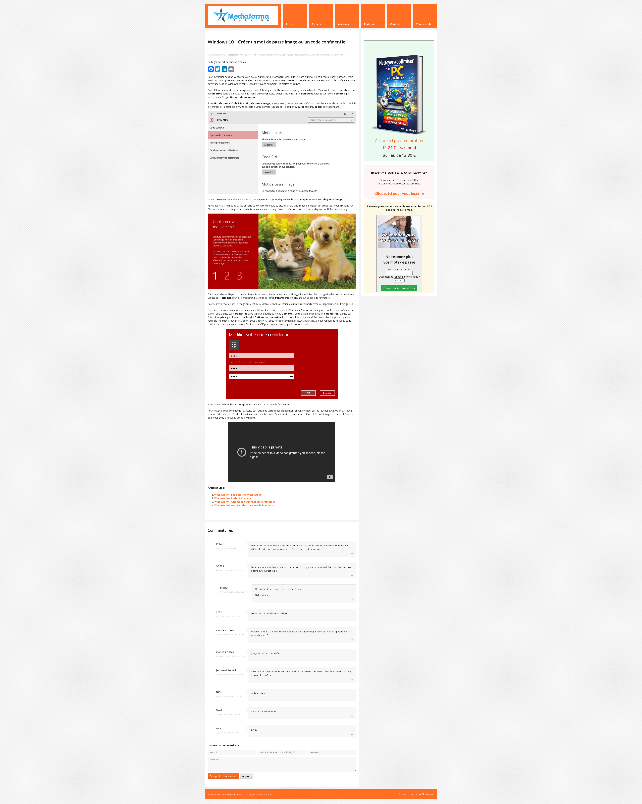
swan (219, 728)
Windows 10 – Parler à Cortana (232, 498)
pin (317, 54)
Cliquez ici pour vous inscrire (399, 193)
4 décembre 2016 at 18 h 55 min (233, 592)
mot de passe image (290, 54)
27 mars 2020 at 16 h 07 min (228, 714)
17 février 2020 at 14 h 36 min (228, 696)
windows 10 (340, 54)
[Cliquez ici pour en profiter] (399, 134)
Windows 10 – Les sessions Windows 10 (237, 494)
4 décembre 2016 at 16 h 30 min (229, 570)
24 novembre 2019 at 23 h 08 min (230, 634)
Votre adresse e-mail (399, 269)
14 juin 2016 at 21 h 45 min (227, 548)
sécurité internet (327, 54)
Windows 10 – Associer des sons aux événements (244, 505)
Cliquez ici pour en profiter (399, 140)
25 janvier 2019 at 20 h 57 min (228, 616)
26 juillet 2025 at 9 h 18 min (227, 732)
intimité (277, 54)
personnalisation (307, 54)
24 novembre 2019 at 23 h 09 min (230, 656)
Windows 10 (244, 54)
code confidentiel (265, 54)
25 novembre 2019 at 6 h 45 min (229, 674)
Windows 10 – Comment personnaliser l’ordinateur (244, 501)
